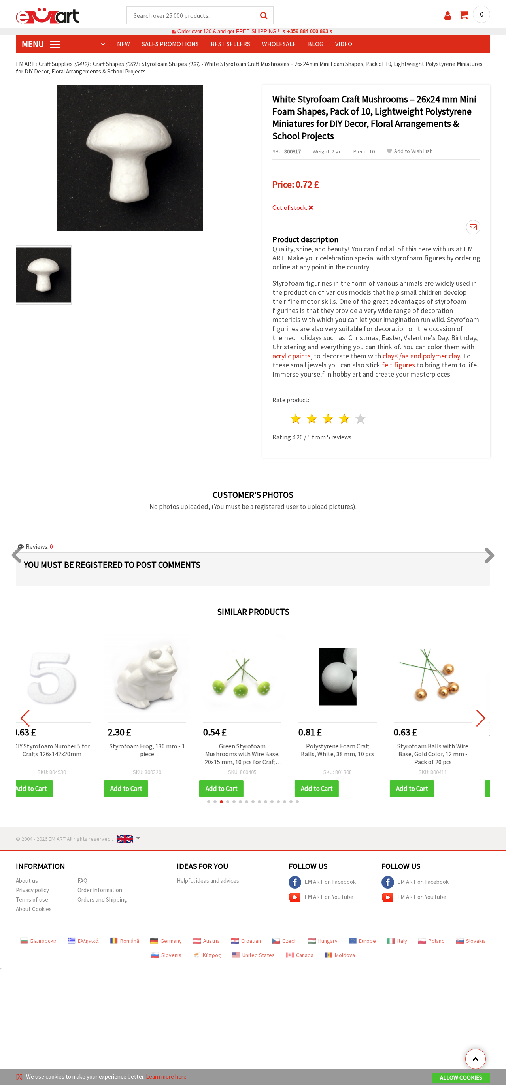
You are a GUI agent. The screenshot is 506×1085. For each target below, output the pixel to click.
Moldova (345, 955)
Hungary (328, 940)
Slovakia (476, 940)
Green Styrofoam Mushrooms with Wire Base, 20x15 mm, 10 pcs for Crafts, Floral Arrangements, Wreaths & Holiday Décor (157, 754)
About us (27, 880)
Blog (315, 44)
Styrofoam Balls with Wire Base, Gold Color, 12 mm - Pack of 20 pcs (348, 754)
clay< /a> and (403, 355)
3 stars (329, 419)
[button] (208, 801)
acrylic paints (291, 355)
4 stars (344, 419)
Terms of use (32, 899)
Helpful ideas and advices (208, 880)
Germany (171, 940)
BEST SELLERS (230, 44)
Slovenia (171, 955)
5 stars (361, 419)
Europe (367, 940)
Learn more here (166, 1076)
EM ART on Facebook (330, 881)
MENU (33, 43)
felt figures (398, 364)
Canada (304, 955)
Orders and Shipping (102, 899)
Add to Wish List (413, 151)
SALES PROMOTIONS (170, 44)
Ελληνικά (88, 940)
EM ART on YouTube (328, 896)
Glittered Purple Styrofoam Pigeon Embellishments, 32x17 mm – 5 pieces (443, 754)
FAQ (82, 880)
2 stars (312, 419)
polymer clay (441, 355)
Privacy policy (32, 890)
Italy (402, 940)
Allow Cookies (461, 1077)
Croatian (251, 940)
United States (258, 955)
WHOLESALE (279, 44)
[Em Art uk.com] (47, 15)
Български (43, 940)
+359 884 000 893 (307, 31)
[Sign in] (447, 15)
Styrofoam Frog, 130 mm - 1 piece (62, 750)
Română (129, 940)
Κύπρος (212, 955)
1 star (296, 419)
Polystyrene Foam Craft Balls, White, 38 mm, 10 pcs (253, 750)
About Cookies (34, 909)
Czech (289, 940)
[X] (19, 1076)
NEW (123, 44)
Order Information (99, 890)
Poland (437, 940)
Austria (211, 940)
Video (343, 44)
